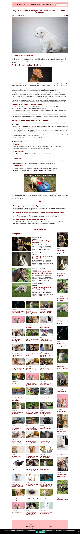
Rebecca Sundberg (41, 268)
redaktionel (66, 15)
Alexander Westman (41, 252)
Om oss (38, 4)
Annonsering (33, 4)
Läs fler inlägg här (40, 229)
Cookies (43, 4)
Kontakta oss (48, 4)
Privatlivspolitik (41, 532)
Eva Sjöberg (39, 237)
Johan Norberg (40, 283)
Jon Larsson (21, 15)
